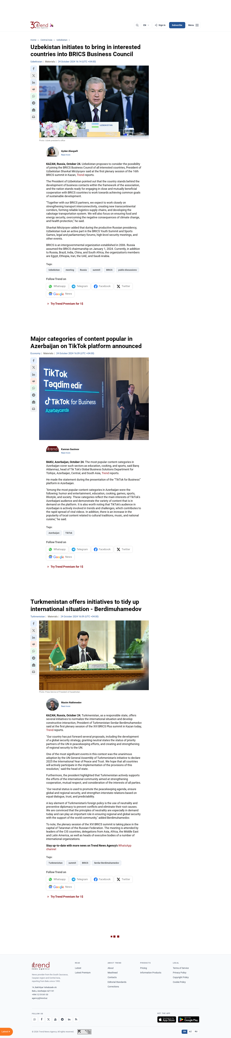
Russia (83, 270)
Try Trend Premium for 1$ (66, 303)
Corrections (113, 986)
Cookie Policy (179, 982)
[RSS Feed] (76, 1019)
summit (96, 270)
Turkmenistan (56, 863)
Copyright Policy (181, 977)
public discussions (127, 270)
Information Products (150, 972)
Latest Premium (83, 972)
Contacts (112, 977)
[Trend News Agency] (41, 966)
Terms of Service (181, 968)
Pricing (143, 968)
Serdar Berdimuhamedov (106, 863)
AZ (190, 1031)
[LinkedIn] (69, 1019)
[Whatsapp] (35, 1019)
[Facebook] (41, 1019)
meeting (70, 270)
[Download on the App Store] (166, 1019)
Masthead (113, 972)
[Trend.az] (42, 25)
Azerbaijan (54, 533)
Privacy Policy (179, 972)
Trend (80, 175)
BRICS (109, 270)
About (111, 968)
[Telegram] (62, 1019)
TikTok (68, 533)
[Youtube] (55, 1019)
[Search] (137, 25)
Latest (78, 968)
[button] (34, 69)
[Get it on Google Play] (188, 1019)
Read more (65, 155)
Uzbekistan (54, 270)
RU (196, 1031)
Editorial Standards (117, 982)
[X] (48, 1019)
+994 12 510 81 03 (40, 994)
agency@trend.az (39, 998)
